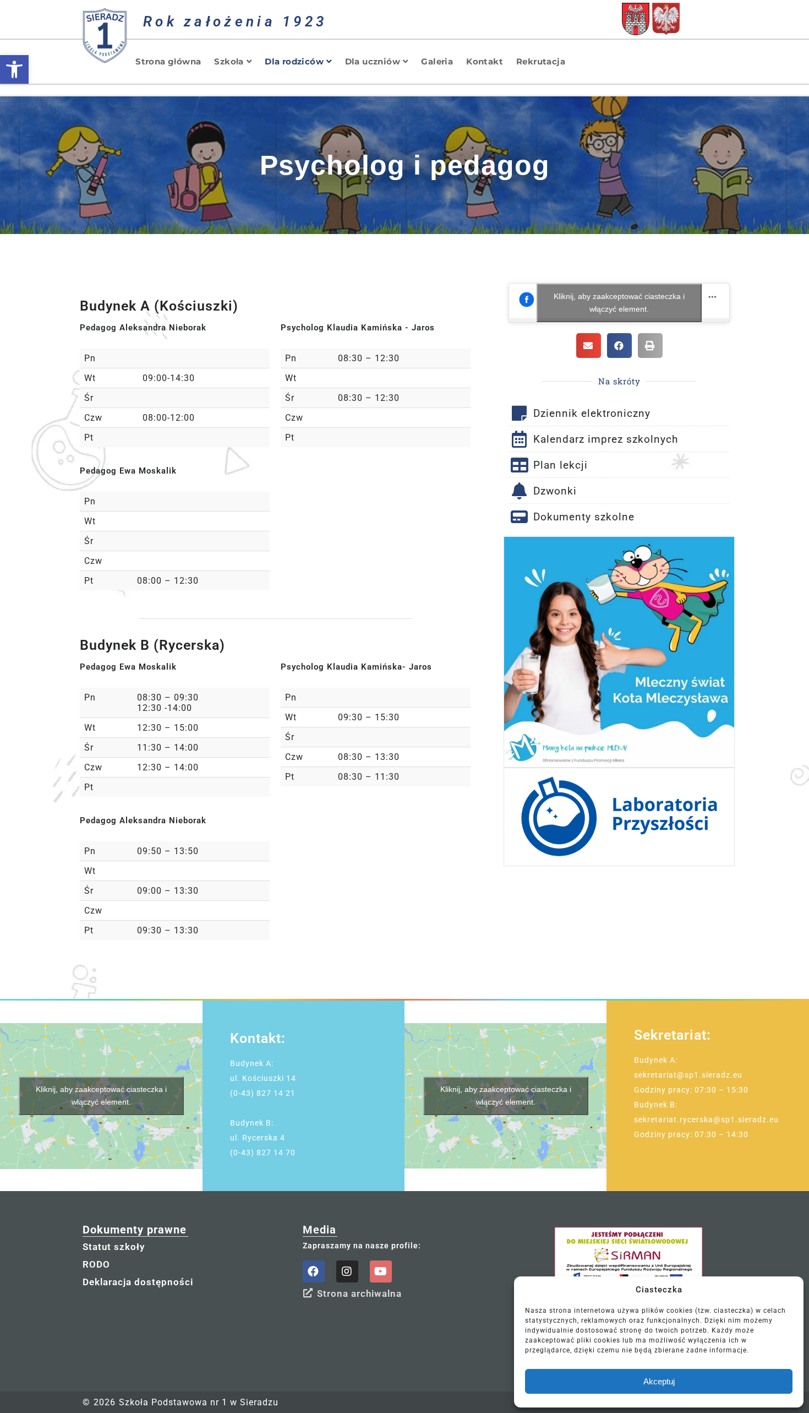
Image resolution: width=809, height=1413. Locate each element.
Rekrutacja (540, 61)
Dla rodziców (294, 61)
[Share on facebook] (619, 345)
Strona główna (168, 61)
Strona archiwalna (359, 1293)
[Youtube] (381, 1271)
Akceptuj (659, 1381)
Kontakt (484, 61)
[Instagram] (347, 1271)
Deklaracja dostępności (138, 1281)
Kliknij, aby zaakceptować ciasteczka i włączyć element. (619, 302)
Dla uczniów (372, 61)
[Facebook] (314, 1271)
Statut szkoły (114, 1246)
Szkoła (228, 61)
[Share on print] (650, 345)
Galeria (437, 61)
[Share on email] (588, 345)
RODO (96, 1264)
